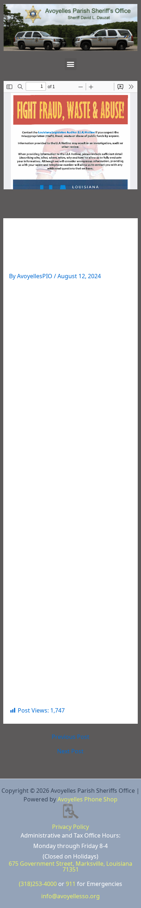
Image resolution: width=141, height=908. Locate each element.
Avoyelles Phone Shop (87, 799)
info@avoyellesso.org (70, 896)
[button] (71, 64)
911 (71, 884)
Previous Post (70, 737)
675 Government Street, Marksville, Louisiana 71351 (70, 866)
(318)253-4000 (38, 884)
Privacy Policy (70, 827)
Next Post (70, 751)
